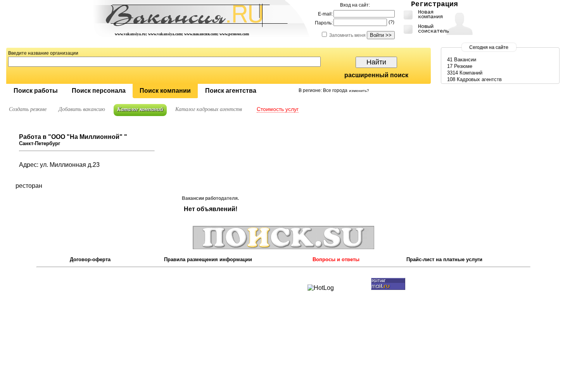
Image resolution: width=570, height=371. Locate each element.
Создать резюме (28, 109)
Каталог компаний (140, 109)
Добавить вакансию (82, 109)
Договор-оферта (90, 259)
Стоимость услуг (278, 109)
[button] (35, 91)
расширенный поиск (376, 75)
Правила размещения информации (208, 259)
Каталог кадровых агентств (208, 109)
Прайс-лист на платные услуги (444, 259)
